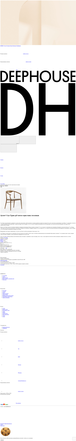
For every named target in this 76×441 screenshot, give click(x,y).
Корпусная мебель (5, 314)
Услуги (5, 45)
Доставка (8, 45)
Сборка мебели (5, 294)
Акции (3, 316)
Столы (3, 311)
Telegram (19, 364)
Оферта (1, 424)
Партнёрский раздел (6, 327)
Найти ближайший (3, 260)
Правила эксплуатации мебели (7, 295)
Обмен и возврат (5, 293)
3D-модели (4, 279)
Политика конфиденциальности (6, 423)
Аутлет (3, 315)
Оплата (11, 45)
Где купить (4, 290)
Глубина (1, 241)
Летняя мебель (5, 313)
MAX (19, 356)
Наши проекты (5, 277)
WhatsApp (20, 372)
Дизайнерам (18, 45)
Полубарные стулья (5, 310)
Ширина (1, 239)
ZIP (6, 248)
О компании (4, 275)
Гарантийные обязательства (7, 296)
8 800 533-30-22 (26, 53)
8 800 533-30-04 (28, 61)
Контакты (14, 45)
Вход (17, 69)
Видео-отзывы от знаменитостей (8, 278)
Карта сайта (2, 425)
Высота (1, 240)
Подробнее (2, 264)
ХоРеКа (3, 312)
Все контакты (18, 403)
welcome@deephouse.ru (22, 380)
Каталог (17, 143)
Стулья (3, 308)
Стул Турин (6, 237)
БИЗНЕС (2, 45)
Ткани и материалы (5, 297)
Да (1, 186)
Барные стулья (5, 309)
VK (18, 348)
